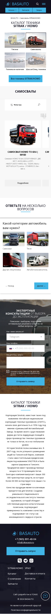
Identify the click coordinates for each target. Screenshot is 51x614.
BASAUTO (14, 18)
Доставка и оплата (35, 573)
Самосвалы (36, 49)
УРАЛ (28, 568)
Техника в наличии (15, 69)
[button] (39, 10)
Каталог (12, 573)
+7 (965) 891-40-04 (25, 539)
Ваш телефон (12, 343)
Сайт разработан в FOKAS (25, 594)
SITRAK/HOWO (15, 568)
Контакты (30, 578)
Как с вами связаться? (15, 331)
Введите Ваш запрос (15, 355)
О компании (14, 578)
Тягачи (14, 49)
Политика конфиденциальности (25, 610)
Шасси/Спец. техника (36, 69)
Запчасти (13, 583)
